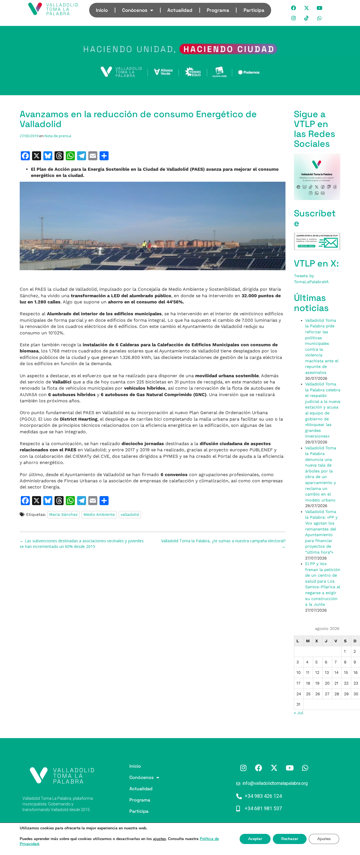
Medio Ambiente (99, 514)
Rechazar (289, 838)
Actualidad (179, 10)
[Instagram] (294, 18)
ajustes (159, 838)
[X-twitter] (307, 8)
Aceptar (255, 838)
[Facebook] (294, 8)
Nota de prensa (57, 135)
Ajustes (324, 838)
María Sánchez (63, 514)
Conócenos (134, 10)
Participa (254, 10)
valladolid (130, 514)
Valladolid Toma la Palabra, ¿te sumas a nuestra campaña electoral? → (223, 543)
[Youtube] (320, 8)
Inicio (102, 10)
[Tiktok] (307, 18)
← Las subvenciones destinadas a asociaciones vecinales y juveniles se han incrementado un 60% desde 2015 (82, 543)
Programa (218, 10)
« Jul (298, 712)
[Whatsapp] (320, 18)
